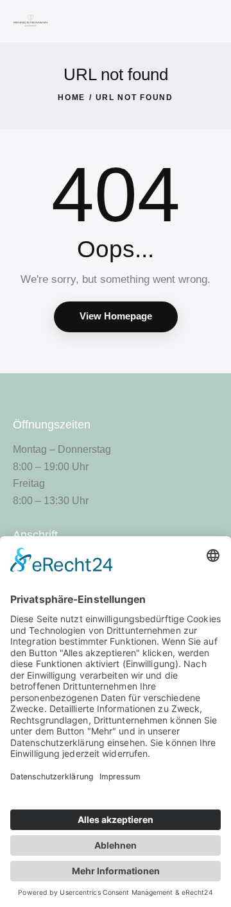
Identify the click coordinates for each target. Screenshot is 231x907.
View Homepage (116, 315)
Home (71, 97)
